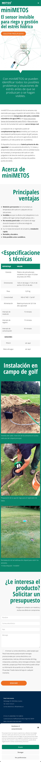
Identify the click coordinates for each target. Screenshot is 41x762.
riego (13, 113)
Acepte (20, 747)
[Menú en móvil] (38, 3)
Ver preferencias (20, 757)
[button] (38, 727)
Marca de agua (33, 121)
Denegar (20, 752)
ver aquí (28, 343)
